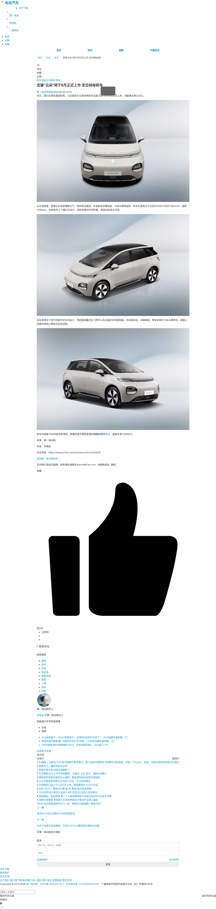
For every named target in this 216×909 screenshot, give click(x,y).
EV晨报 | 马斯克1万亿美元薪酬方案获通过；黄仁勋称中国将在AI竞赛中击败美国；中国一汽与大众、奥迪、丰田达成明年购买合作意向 (109, 762)
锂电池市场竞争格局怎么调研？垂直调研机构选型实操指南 (69, 777)
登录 (108, 864)
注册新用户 (42, 859)
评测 (43, 668)
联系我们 (4, 872)
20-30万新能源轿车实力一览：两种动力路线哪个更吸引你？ (71, 803)
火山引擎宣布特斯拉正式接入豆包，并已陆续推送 (65, 781)
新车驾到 (55, 80)
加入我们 (37, 880)
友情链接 (57, 880)
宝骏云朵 (46, 80)
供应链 (44, 672)
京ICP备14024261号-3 (51, 884)
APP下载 (23, 8)
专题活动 (154, 50)
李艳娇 (45, 92)
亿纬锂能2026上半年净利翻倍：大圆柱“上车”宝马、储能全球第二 (73, 773)
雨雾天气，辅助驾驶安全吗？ (54, 766)
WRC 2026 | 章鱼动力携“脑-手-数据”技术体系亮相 (65, 788)
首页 (59, 50)
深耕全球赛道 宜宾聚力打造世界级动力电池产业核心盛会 (68, 799)
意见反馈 (4, 876)
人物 (43, 683)
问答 (43, 691)
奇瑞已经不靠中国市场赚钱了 (54, 769)
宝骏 (69, 95)
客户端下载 (16, 880)
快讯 (90, 50)
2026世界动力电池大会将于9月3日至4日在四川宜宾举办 (68, 792)
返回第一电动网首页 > (48, 458)
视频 (121, 50)
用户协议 (47, 880)
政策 (43, 679)
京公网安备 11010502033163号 (82, 884)
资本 (43, 687)
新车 (57, 57)
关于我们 (4, 880)
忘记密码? (174, 859)
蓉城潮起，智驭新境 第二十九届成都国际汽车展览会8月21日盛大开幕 (75, 796)
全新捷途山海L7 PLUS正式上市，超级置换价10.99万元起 (68, 784)
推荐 (43, 660)
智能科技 (46, 675)
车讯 (48, 57)
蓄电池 (106, 434)
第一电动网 (32, 884)
